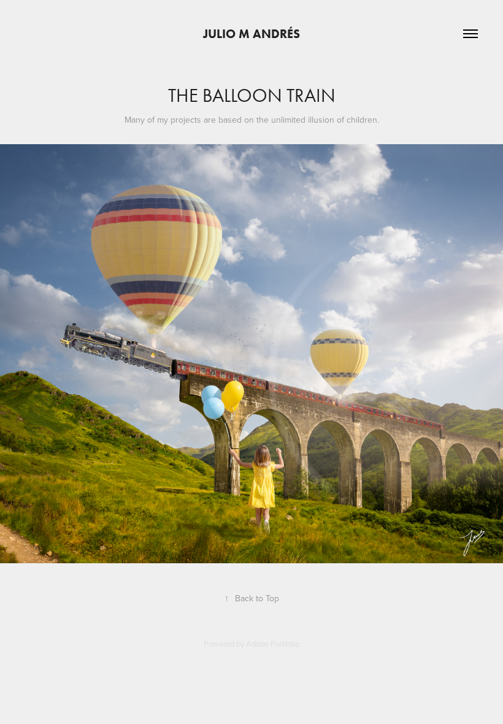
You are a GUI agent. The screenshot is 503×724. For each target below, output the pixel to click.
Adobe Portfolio (272, 643)
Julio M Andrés (251, 33)
